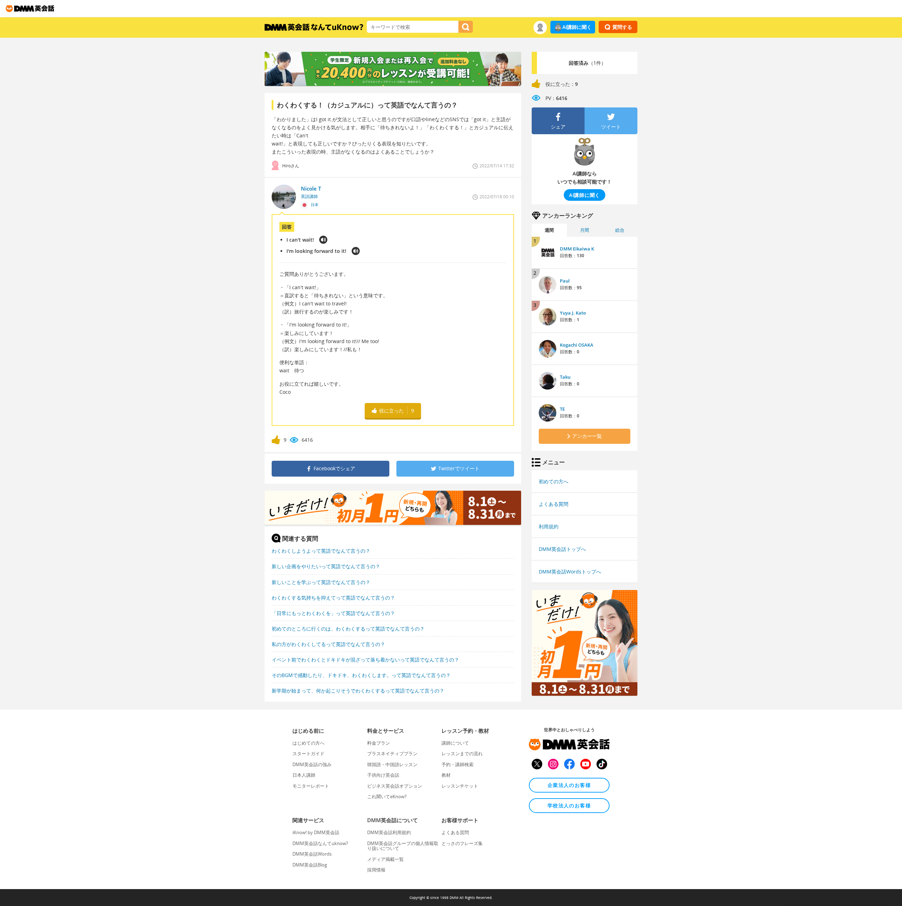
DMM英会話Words (312, 854)
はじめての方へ (308, 743)
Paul (565, 281)
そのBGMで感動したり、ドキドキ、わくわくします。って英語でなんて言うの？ (361, 675)
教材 (446, 775)
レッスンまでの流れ (462, 753)
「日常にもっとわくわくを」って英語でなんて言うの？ (333, 613)
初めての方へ (553, 481)
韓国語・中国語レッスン (392, 764)
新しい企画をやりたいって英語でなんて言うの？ (326, 566)
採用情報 (376, 870)
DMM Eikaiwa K (577, 249)
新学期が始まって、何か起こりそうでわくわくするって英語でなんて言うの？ (358, 690)
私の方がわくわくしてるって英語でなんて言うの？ (328, 644)
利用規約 (548, 526)
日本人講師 (303, 775)
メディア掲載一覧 (385, 859)
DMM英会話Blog (309, 865)
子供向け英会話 (383, 775)
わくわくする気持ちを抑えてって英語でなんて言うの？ (333, 597)
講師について (455, 743)
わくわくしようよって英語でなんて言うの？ (321, 550)
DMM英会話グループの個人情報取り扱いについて (402, 845)
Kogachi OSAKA (576, 345)
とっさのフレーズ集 (462, 843)
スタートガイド (308, 753)
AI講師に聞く (577, 27)
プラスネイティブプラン (392, 753)
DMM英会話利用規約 (389, 832)
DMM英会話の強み (312, 764)
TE (562, 409)
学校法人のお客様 (569, 805)
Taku (565, 377)
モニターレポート (310, 786)
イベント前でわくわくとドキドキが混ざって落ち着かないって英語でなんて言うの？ (365, 659)
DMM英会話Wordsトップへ (570, 571)
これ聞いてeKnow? (387, 796)
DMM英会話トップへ (562, 549)
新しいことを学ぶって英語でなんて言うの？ (321, 582)
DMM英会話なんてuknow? (320, 843)
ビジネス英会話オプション (394, 786)
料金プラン (378, 743)
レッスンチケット (459, 786)
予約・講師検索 (457, 764)
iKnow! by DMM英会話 (315, 832)
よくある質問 (553, 504)
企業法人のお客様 (569, 785)
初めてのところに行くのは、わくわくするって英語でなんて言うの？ (348, 628)
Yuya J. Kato (573, 313)
